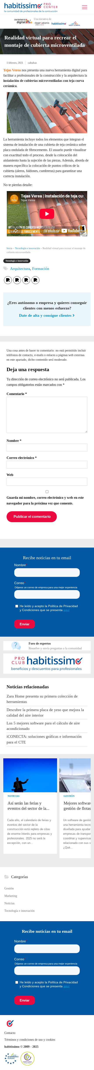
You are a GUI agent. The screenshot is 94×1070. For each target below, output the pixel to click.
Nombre (14, 441)
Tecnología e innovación (27, 248)
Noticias (13, 796)
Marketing (10, 896)
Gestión (69, 796)
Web (10, 475)
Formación (40, 268)
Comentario (17, 394)
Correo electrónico (22, 458)
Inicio (9, 248)
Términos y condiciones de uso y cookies (29, 1039)
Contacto (10, 1033)
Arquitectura (20, 268)
